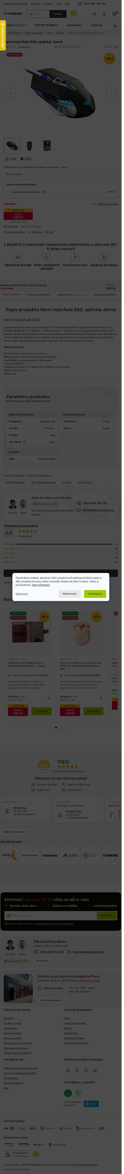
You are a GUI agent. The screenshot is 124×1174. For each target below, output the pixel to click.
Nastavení (22, 593)
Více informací (41, 585)
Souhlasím (95, 593)
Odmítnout (70, 593)
